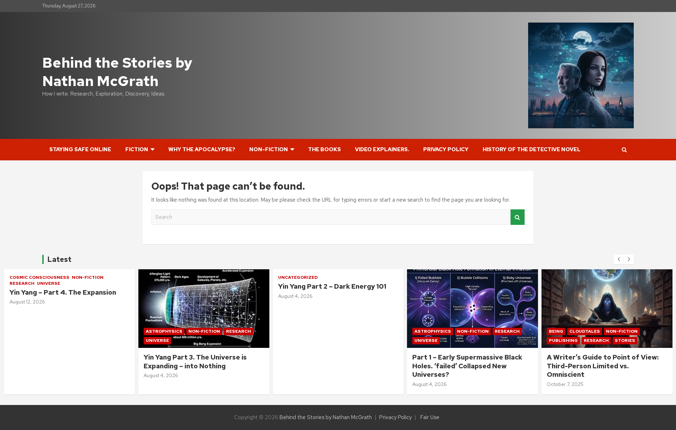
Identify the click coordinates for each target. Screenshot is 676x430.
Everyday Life (566, 331)
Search (518, 217)
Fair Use (429, 417)
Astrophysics (29, 331)
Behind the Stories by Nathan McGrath (117, 71)
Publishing (428, 340)
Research (104, 331)
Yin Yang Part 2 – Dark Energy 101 (198, 286)
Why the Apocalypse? (201, 149)
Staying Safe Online (80, 149)
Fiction (136, 149)
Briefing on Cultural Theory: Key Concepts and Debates (599, 361)
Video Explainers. (382, 149)
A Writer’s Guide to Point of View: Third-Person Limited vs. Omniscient (468, 366)
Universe (23, 340)
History (599, 331)
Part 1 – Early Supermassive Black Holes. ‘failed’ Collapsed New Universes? (333, 366)
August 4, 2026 (26, 375)
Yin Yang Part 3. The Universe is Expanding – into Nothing (60, 361)
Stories (490, 340)
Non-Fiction (268, 149)
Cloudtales (450, 331)
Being (421, 331)
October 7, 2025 (430, 384)
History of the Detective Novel (532, 149)
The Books (324, 149)
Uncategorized (163, 277)
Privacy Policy (446, 149)
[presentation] (619, 259)
